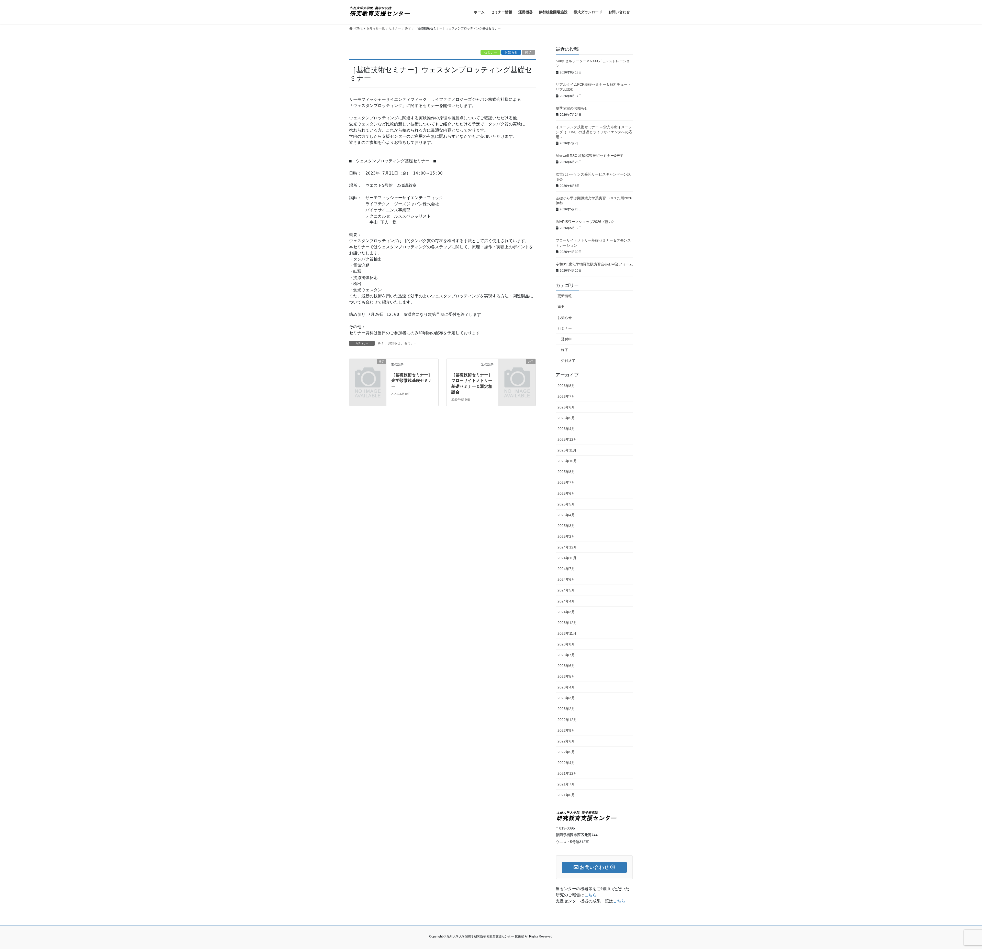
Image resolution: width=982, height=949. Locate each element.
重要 (561, 307)
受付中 (566, 339)
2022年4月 (566, 763)
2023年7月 (566, 655)
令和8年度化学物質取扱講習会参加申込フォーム (594, 264)
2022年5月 (566, 752)
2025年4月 (566, 515)
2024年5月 (566, 590)
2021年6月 (566, 795)
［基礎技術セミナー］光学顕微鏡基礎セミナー (411, 381)
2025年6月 (566, 493)
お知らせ (511, 52)
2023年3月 (566, 698)
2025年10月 (567, 461)
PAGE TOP (956, 916)
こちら (590, 894)
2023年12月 (567, 623)
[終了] (367, 370)
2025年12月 (567, 439)
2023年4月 (566, 687)
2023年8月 (566, 644)
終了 (528, 52)
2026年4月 (566, 429)
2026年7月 (566, 396)
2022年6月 (566, 741)
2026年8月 (566, 386)
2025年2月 (566, 536)
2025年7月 (566, 482)
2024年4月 (566, 601)
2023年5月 (566, 676)
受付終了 (568, 361)
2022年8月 (566, 730)
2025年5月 (566, 504)
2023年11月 (566, 633)
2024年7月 (566, 569)
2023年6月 (566, 666)
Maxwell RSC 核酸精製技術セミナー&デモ (589, 156)
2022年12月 (567, 720)
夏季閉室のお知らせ (572, 108)
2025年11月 (566, 450)
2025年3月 (566, 526)
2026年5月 (566, 418)
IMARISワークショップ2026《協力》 (586, 222)
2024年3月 (566, 612)
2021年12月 (567, 773)
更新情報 (564, 296)
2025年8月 (566, 472)
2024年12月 (567, 547)
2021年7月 (566, 784)
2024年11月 (566, 558)
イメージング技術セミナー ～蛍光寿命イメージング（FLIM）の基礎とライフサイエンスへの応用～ (594, 132)
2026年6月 (566, 407)
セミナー (490, 52)
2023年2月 (566, 709)
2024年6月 (566, 579)
